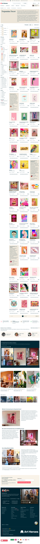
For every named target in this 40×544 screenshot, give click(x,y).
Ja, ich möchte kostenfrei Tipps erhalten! (24, 482)
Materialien (17, 5)
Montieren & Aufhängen (6, 503)
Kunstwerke (2, 5)
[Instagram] (5, 524)
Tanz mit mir (14, 255)
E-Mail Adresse (19, 478)
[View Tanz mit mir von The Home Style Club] (23, 354)
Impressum (32, 537)
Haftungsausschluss (16, 537)
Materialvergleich (6, 469)
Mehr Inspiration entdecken (5, 346)
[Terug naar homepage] (4, 3)
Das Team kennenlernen (25, 502)
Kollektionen (7, 5)
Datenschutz (29, 537)
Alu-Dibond (30, 20)
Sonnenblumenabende (32, 15)
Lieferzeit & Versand (15, 502)
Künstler (12, 5)
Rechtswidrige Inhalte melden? (23, 537)
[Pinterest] (6, 524)
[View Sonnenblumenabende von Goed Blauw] (9, 355)
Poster (33, 20)
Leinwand (26, 20)
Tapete (24, 451)
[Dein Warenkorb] (38, 3)
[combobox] (17, 3)
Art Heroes (32, 507)
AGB (13, 537)
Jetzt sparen (4, 540)
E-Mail (18, 498)
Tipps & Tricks (23, 5)
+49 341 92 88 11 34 (13, 498)
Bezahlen (4, 502)
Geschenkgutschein (15, 503)
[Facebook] (7, 524)
